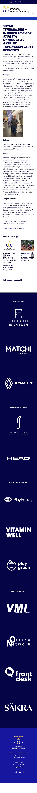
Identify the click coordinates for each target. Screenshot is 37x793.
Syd (23, 228)
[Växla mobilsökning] (29, 13)
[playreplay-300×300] (18, 485)
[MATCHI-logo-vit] (18, 336)
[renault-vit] (18, 369)
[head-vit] (18, 443)
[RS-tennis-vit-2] (18, 410)
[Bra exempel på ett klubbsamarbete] (27, 241)
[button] (4, 255)
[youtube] (20, 772)
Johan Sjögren (8, 228)
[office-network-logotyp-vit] (18, 627)
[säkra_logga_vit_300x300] (18, 692)
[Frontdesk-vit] (18, 660)
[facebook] (24, 772)
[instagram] (16, 772)
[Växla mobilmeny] (33, 13)
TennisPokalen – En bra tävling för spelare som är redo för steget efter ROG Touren (9, 260)
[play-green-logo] (18, 551)
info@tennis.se (18, 767)
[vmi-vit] (18, 594)
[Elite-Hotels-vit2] (18, 303)
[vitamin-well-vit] (18, 518)
